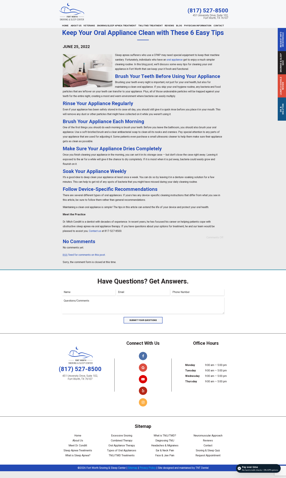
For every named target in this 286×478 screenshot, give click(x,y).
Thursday (191, 381)
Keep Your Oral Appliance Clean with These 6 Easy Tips (143, 33)
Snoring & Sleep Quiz (208, 451)
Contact (219, 25)
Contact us (95, 231)
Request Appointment (207, 455)
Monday (190, 365)
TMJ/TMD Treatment (150, 25)
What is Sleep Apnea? (77, 455)
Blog (179, 25)
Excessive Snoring (121, 436)
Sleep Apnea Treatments (78, 451)
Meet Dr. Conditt (78, 446)
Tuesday (190, 371)
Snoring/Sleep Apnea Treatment (116, 25)
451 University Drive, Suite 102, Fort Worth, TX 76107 (210, 16)
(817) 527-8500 (208, 10)
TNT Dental (202, 468)
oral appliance (175, 60)
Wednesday (192, 376)
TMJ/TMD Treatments (122, 455)
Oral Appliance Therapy (121, 446)
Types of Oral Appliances (121, 451)
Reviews (169, 25)
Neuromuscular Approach (207, 436)
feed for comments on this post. (84, 255)
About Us (76, 25)
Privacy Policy (148, 468)
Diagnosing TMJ (164, 441)
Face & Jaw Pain (164, 455)
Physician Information (197, 25)
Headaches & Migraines (164, 446)
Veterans (89, 25)
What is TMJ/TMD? (165, 436)
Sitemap (132, 468)
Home (65, 25)
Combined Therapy (121, 441)
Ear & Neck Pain (165, 451)
